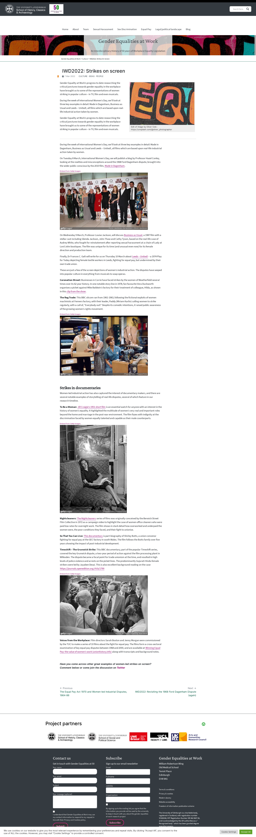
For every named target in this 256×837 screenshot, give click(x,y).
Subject (56, 785)
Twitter (121, 667)
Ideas (92, 76)
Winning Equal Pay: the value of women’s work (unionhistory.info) (110, 649)
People (99, 76)
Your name (57, 767)
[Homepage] (25, 9)
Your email (57, 776)
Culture (83, 76)
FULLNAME (110, 776)
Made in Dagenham (115, 165)
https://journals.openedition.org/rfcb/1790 (82, 568)
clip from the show (76, 291)
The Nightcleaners (86, 518)
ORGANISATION (112, 795)
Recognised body (165, 823)
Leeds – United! (140, 256)
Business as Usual (133, 235)
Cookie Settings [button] (228, 832)
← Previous (93, 692)
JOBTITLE (109, 786)
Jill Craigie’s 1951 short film (91, 406)
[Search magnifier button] (247, 9)
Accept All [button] (246, 832)
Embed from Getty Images (70, 171)
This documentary (93, 535)
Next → (165, 692)
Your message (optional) (62, 794)
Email (108, 767)
